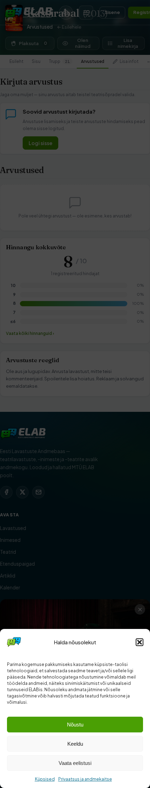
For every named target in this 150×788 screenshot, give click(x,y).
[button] (139, 642)
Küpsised (45, 779)
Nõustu (75, 725)
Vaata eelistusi (75, 763)
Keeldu (75, 744)
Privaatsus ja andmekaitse (85, 779)
